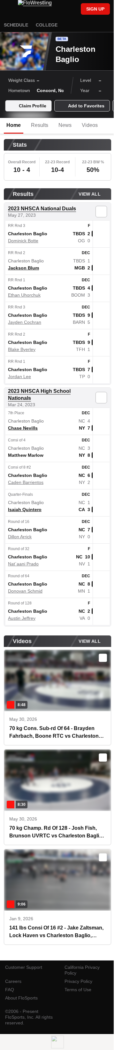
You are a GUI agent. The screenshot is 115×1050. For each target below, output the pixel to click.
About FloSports (21, 997)
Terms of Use (78, 989)
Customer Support (23, 967)
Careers (13, 981)
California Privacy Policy (82, 970)
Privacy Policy (78, 981)
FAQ (9, 989)
